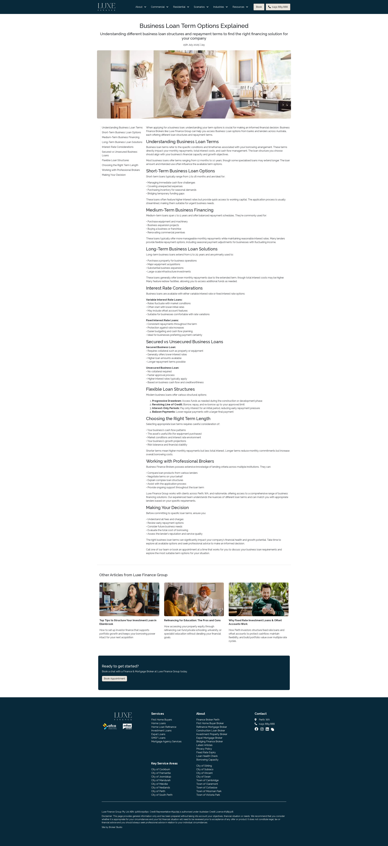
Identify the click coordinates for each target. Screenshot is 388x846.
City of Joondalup (161, 776)
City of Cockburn (160, 769)
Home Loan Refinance (163, 726)
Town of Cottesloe (206, 787)
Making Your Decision (114, 174)
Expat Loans (158, 734)
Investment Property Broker (211, 734)
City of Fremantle (161, 773)
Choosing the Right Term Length (120, 165)
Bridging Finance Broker (209, 741)
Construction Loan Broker (210, 730)
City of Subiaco (204, 769)
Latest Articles (204, 745)
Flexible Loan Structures (115, 160)
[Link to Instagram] (262, 729)
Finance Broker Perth (207, 719)
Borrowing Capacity (207, 759)
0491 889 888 (280, 6)
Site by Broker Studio (112, 827)
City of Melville (159, 783)
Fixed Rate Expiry (206, 752)
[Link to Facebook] (257, 729)
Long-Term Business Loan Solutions (122, 142)
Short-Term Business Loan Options (121, 132)
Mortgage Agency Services (166, 741)
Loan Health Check (207, 756)
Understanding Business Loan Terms (122, 127)
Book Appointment (114, 678)
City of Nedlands (160, 787)
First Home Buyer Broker (210, 723)
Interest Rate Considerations (118, 147)
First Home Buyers (161, 719)
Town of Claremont (207, 783)
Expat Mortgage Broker (209, 737)
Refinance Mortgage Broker (211, 726)
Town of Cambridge (207, 780)
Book (259, 6)
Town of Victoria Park (208, 794)
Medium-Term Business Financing (120, 137)
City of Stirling (204, 765)
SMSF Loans (158, 737)
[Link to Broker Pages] (272, 729)
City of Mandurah (161, 780)
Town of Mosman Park (208, 791)
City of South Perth (161, 794)
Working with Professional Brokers (121, 170)
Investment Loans (161, 730)
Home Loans (158, 723)
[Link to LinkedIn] (268, 729)
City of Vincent (204, 773)
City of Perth (158, 791)
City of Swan (203, 776)
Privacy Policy (204, 748)
